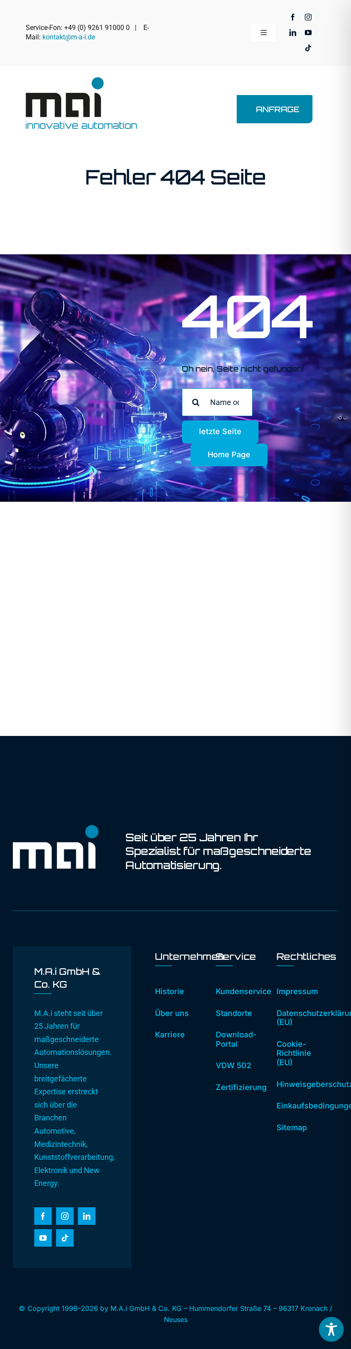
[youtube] (308, 32)
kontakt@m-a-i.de (68, 37)
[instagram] (308, 17)
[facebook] (292, 17)
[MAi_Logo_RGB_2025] (81, 80)
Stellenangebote (284, 635)
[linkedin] (292, 32)
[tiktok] (308, 48)
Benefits (270, 661)
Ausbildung (275, 648)
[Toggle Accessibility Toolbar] (331, 1329)
